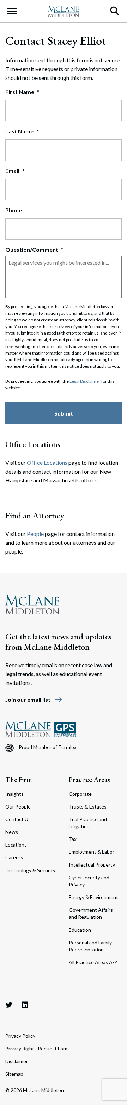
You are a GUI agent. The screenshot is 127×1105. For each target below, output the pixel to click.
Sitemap (14, 1074)
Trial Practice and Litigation (88, 822)
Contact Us (18, 819)
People (35, 533)
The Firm (18, 779)
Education (80, 930)
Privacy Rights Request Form (37, 1048)
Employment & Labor (91, 852)
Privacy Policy (20, 1036)
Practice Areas (89, 779)
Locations (16, 845)
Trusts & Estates (88, 807)
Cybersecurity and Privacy (89, 880)
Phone (13, 210)
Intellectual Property (92, 865)
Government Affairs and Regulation (91, 913)
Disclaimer (16, 1061)
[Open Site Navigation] (12, 11)
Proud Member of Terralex (48, 747)
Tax (73, 839)
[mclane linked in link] (25, 1004)
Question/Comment (34, 249)
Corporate (80, 794)
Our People (18, 807)
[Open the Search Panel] (115, 11)
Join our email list (34, 699)
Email (15, 170)
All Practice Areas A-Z (93, 962)
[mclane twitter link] (8, 1004)
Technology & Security (30, 870)
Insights (14, 794)
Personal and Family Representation (90, 946)
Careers (14, 857)
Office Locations (47, 462)
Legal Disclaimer (85, 381)
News (11, 832)
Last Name (22, 131)
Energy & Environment (93, 897)
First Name (22, 91)
